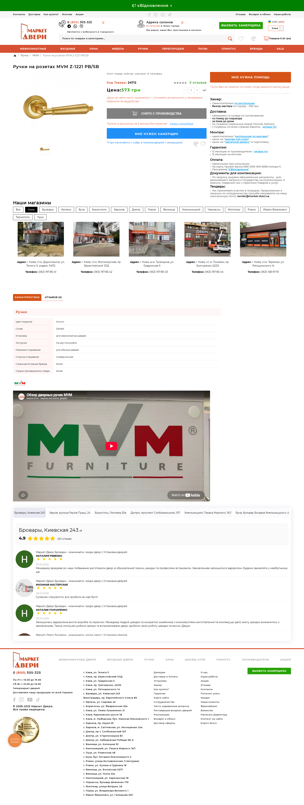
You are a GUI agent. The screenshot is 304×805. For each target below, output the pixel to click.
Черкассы (214, 209)
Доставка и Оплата (166, 676)
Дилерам (159, 672)
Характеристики (27, 297)
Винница (169, 209)
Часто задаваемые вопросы (171, 706)
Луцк (40, 217)
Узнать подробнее (181, 123)
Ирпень (66, 209)
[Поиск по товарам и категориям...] (230, 38)
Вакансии (207, 710)
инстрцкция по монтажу (251, 136)
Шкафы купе (195, 660)
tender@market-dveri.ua (253, 196)
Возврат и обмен (260, 14)
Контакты (19, 14)
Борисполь (99, 209)
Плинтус (229, 48)
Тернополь (23, 217)
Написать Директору (214, 714)
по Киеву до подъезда (227, 118)
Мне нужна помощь (251, 77)
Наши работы (282, 14)
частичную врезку (237, 142)
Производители (255, 660)
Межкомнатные (33, 48)
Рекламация (161, 714)
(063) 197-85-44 (214, 271)
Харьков (119, 209)
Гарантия (159, 693)
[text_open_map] (81, 531)
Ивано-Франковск (275, 209)
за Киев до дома (223, 121)
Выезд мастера (222, 106)
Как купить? (51, 14)
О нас (204, 672)
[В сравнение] (195, 143)
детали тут (270, 126)
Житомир (234, 209)
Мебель (118, 48)
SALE (280, 48)
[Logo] (34, 31)
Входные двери (120, 660)
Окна (94, 48)
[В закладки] (203, 143)
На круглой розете (66, 343)
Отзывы (241, 14)
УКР (274, 22)
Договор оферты (164, 723)
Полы (202, 48)
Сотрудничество (164, 702)
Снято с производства (161, 113)
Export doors (209, 723)
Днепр (136, 209)
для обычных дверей (67, 350)
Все (18, 209)
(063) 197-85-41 (47, 271)
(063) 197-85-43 (158, 271)
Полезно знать (210, 693)
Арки (170, 660)
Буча (82, 209)
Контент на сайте (212, 719)
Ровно (252, 209)
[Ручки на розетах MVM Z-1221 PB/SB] (58, 107)
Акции (80, 14)
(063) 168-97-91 (270, 271)
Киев (31, 209)
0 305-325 (79, 22)
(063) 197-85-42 (103, 271)
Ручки (143, 48)
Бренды (256, 48)
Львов (152, 209)
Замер (158, 685)
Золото (60, 321)
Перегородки (173, 48)
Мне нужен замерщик (156, 134)
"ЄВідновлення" (238, 169)
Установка (160, 681)
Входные (67, 48)
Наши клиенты (210, 702)
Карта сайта (161, 697)
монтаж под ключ (236, 139)
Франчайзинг (209, 706)
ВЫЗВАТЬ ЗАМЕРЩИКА (241, 25)
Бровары (48, 209)
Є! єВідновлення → (152, 5)
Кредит (205, 697)
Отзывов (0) (53, 297)
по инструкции (245, 103)
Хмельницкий (191, 209)
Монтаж (67, 14)
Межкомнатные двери (77, 660)
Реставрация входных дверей (173, 710)
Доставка (34, 14)
